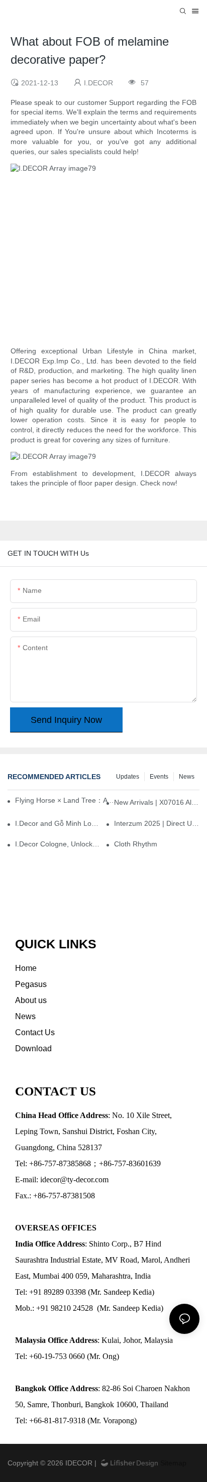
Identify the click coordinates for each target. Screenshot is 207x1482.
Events (159, 776)
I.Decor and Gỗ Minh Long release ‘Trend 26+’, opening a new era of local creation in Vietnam (57, 823)
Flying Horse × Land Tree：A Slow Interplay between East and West (67, 800)
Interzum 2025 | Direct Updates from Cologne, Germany (156, 823)
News (186, 776)
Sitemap (172, 1463)
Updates (127, 776)
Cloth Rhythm (135, 844)
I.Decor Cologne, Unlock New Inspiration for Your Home (57, 844)
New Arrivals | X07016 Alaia (156, 802)
